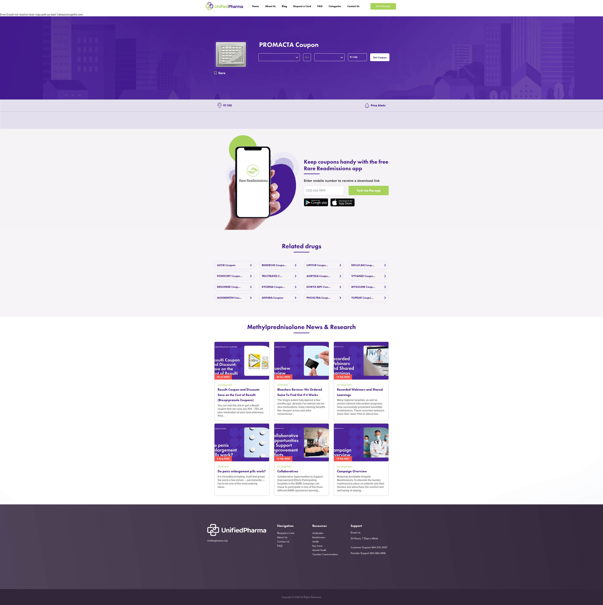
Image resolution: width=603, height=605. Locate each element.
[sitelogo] (224, 6)
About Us (270, 6)
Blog (284, 6)
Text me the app (369, 190)
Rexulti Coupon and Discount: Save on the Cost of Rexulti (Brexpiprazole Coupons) (239, 394)
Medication (317, 533)
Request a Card (302, 6)
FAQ (319, 6)
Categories (335, 6)
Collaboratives (287, 471)
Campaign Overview (352, 471)
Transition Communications (325, 554)
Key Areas (317, 545)
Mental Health (319, 550)
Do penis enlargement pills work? (242, 471)
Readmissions (318, 537)
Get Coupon (380, 57)
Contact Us (353, 6)
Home (255, 6)
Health (315, 541)
